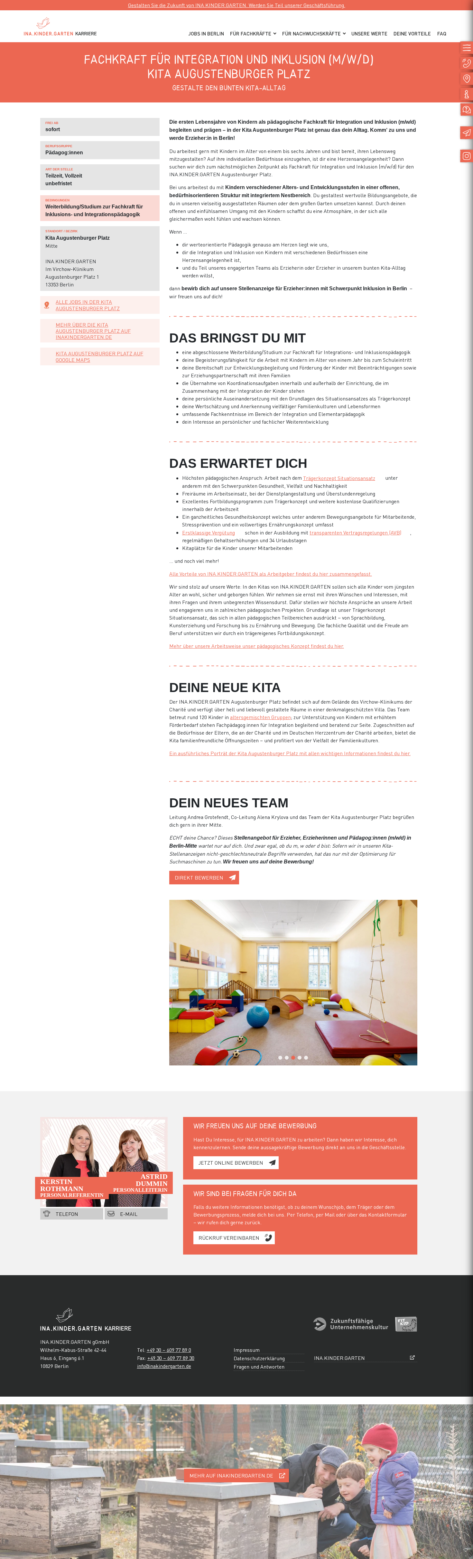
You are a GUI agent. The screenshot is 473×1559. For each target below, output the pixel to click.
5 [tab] (306, 1058)
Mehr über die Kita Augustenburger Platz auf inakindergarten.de (93, 330)
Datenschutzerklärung (259, 1358)
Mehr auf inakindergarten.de (231, 1475)
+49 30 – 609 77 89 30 (170, 1357)
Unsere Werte (369, 33)
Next (409, 1057)
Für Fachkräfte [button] (250, 33)
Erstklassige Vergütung (208, 532)
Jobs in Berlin (206, 33)
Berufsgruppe (58, 146)
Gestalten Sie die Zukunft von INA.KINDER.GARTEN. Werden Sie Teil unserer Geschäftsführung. (236, 5)
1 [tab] (280, 1058)
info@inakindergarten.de (164, 1365)
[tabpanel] (293, 982)
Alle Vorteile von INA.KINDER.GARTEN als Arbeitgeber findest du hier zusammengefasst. (270, 573)
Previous (177, 1057)
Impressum (247, 1349)
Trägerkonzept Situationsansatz (339, 478)
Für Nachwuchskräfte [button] (311, 33)
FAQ (441, 33)
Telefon (67, 1213)
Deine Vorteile (412, 33)
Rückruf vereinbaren (229, 1237)
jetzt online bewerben (231, 1162)
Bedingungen (57, 200)
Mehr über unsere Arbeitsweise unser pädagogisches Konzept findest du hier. (256, 645)
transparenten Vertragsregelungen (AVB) (355, 532)
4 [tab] (299, 1058)
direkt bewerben (199, 877)
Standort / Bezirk (61, 231)
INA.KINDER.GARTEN (339, 1357)
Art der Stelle (59, 169)
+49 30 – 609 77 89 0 (169, 1349)
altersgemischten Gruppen (260, 717)
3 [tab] (293, 1058)
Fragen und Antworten (259, 1366)
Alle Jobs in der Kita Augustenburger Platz (88, 304)
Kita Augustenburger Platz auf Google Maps (99, 356)
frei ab (51, 123)
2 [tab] (287, 1058)
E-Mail (128, 1213)
